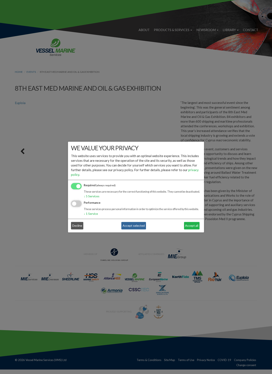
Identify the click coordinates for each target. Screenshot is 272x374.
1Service (91, 213)
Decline (77, 225)
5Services (91, 196)
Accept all (191, 225)
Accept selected (134, 225)
